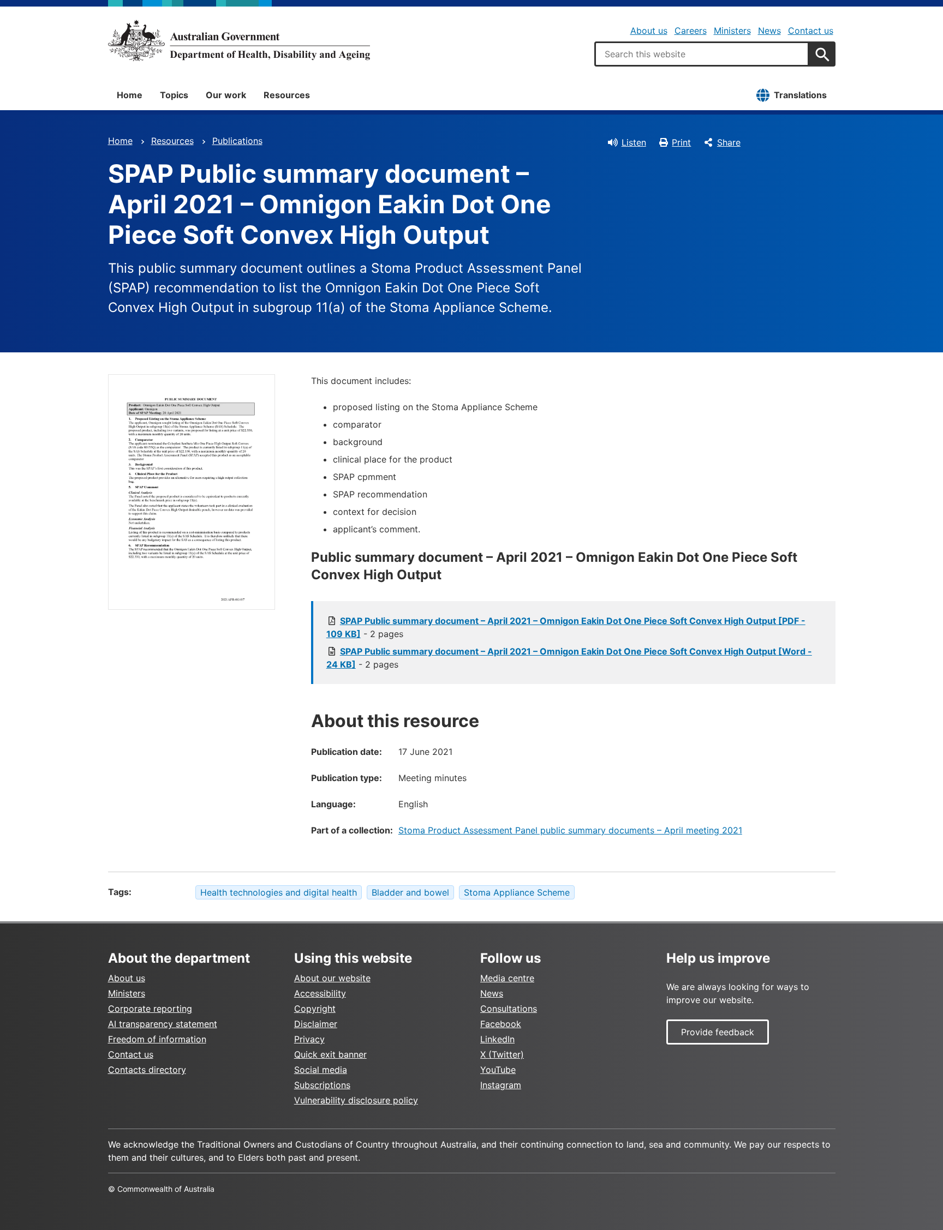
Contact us (810, 30)
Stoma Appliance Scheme (517, 892)
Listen (634, 142)
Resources (287, 94)
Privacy (309, 1039)
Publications (237, 140)
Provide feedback (717, 1032)
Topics (174, 94)
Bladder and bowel (410, 892)
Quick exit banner (330, 1054)
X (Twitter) (502, 1054)
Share (729, 142)
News (769, 30)
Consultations (508, 1008)
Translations (800, 94)
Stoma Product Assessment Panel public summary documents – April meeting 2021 (570, 830)
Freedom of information (157, 1039)
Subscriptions (322, 1084)
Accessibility (320, 993)
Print (681, 142)
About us (648, 30)
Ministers (732, 30)
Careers (691, 30)
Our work (226, 94)
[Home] (239, 40)
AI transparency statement (162, 1023)
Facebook (500, 1023)
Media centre (507, 978)
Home (129, 94)
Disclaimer (315, 1023)
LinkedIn (497, 1039)
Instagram (500, 1084)
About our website (332, 978)
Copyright (315, 1008)
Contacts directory (147, 1069)
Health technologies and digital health (278, 892)
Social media (320, 1069)
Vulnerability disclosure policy (356, 1100)
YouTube (498, 1069)
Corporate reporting (150, 1008)
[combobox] (701, 54)
